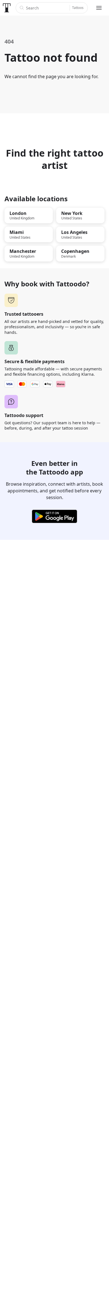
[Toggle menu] (99, 8)
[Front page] (6, 8)
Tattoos (78, 7)
